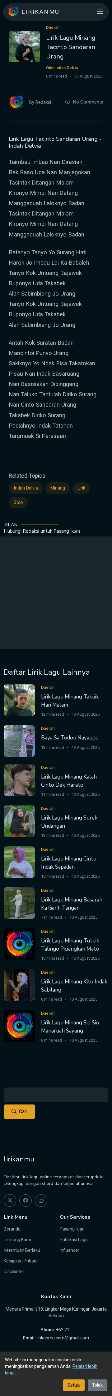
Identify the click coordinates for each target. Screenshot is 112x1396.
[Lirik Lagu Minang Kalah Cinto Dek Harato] (19, 780)
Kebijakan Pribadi (20, 1261)
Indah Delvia (26, 488)
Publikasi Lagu (74, 1239)
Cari (23, 1111)
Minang (57, 488)
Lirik (81, 488)
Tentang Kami (17, 1239)
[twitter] (10, 1200)
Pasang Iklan (72, 1229)
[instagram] (41, 1200)
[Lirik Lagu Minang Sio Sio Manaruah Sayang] (19, 1025)
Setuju (74, 1385)
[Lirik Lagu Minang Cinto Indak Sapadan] (19, 862)
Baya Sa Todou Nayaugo (70, 737)
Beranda (12, 1229)
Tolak (97, 1385)
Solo (18, 502)
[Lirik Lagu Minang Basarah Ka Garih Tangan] (19, 903)
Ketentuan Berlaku (22, 1250)
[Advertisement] (56, 592)
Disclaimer (14, 1271)
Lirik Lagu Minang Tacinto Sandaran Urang (71, 47)
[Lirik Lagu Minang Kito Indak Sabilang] (19, 984)
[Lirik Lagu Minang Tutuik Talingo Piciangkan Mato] (19, 944)
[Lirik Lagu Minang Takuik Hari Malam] (19, 700)
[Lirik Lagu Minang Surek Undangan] (19, 821)
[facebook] (25, 1200)
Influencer (69, 1250)
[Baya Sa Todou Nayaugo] (19, 741)
